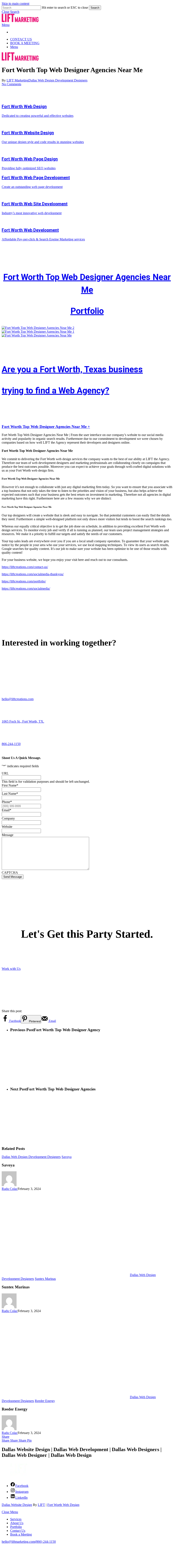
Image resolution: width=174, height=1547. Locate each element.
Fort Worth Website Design (28, 132)
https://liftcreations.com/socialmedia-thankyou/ (33, 574)
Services (15, 1519)
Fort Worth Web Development (30, 230)
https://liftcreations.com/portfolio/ (24, 581)
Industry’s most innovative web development (32, 213)
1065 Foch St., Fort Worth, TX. (23, 721)
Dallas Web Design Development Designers (57, 80)
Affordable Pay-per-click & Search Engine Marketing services (43, 239)
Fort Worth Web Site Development (34, 203)
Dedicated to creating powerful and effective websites (37, 115)
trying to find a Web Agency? (55, 391)
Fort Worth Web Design (24, 106)
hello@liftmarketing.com (18, 1541)
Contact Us (17, 1530)
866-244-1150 (11, 744)
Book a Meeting (21, 1534)
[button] (10, 12)
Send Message (12, 876)
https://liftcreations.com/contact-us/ (25, 567)
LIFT (41, 1505)
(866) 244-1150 (45, 1541)
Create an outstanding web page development (32, 187)
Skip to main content (15, 3)
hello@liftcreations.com (18, 699)
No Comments (11, 84)
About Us (16, 1523)
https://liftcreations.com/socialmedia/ (26, 588)
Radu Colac (10, 1189)
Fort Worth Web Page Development (36, 177)
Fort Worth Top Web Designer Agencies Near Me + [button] (46, 426)
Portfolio (87, 311)
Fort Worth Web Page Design (30, 158)
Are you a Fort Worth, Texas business (72, 369)
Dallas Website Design (17, 1505)
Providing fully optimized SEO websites (29, 168)
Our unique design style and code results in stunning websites (43, 142)
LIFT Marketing (17, 80)
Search (95, 7)
